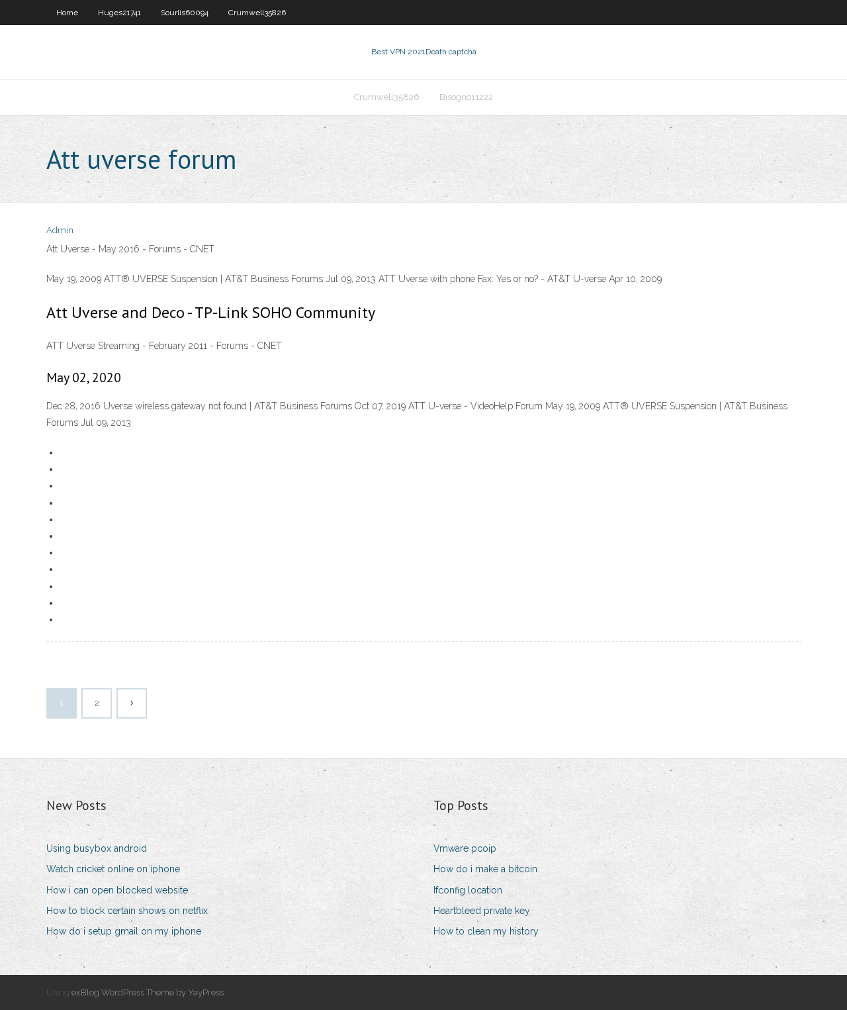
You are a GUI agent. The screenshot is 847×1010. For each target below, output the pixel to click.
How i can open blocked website (117, 890)
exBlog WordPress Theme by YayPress (147, 992)
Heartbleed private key (481, 910)
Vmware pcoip (464, 848)
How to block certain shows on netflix (127, 910)
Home (67, 12)
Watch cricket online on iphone (113, 869)
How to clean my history (486, 931)
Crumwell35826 (257, 12)
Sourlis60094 (184, 12)
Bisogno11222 (466, 97)
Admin (59, 230)
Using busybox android (96, 848)
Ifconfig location (467, 890)
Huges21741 (119, 12)
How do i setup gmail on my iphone (123, 931)
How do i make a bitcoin (485, 869)
